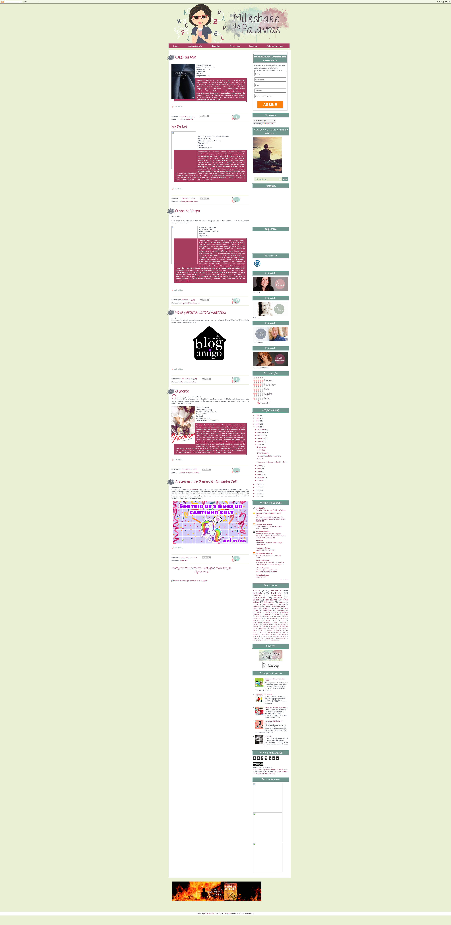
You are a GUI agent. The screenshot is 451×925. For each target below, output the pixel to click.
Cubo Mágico (282, 634)
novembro (261, 432)
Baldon (276, 636)
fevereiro (261, 478)
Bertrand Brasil (271, 618)
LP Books (264, 636)
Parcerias (184, 382)
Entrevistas (269, 602)
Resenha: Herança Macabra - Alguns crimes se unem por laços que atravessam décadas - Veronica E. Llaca (270, 535)
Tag (266, 606)
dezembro (261, 430)
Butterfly (276, 622)
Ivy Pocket (179, 127)
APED (284, 632)
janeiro (260, 481)
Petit (284, 628)
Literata (263, 626)
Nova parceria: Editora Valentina (200, 312)
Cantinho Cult (193, 490)
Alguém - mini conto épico (265, 550)
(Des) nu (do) (185, 57)
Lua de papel (273, 626)
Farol (284, 622)
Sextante (280, 610)
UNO (266, 640)
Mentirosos (269, 694)
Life (262, 638)
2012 (258, 496)
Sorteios (184, 561)
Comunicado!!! (261, 577)
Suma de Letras (272, 612)
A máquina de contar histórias (276, 708)
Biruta (277, 614)
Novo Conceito (267, 604)
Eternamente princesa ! (264, 553)
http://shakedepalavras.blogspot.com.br (268, 770)
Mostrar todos (284, 580)
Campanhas (267, 610)
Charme (283, 636)
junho (259, 466)
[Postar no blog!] (203, 116)
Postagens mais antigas (217, 568)
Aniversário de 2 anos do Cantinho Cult (206, 482)
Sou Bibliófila (260, 508)
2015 (258, 487)
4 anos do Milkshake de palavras (273, 722)
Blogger (228, 913)
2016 (258, 484)
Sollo (278, 632)
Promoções (235, 46)
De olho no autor (278, 606)
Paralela (189, 473)
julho (259, 444)
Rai (271, 636)
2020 (258, 418)
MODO (258, 616)
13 (237, 300)
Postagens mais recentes (186, 568)
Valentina (192, 382)
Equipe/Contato (195, 46)
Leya (279, 628)
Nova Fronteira (281, 638)
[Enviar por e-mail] (201, 116)
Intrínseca (257, 606)
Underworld (274, 640)
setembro (261, 438)
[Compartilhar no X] (205, 116)
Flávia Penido (209, 913)
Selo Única (257, 612)
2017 (258, 427)
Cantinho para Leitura (264, 524)
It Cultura (259, 541)
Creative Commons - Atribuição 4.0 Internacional (270, 773)
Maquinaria (269, 638)
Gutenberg (256, 620)
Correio (267, 620)
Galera (256, 600)
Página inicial (201, 572)
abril (259, 472)
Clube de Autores (280, 624)
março (259, 475)
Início (176, 46)
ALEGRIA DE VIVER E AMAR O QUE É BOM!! (268, 514)
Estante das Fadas (263, 561)
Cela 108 (268, 736)
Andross (269, 630)
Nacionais (257, 593)
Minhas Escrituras (262, 575)
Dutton (255, 638)
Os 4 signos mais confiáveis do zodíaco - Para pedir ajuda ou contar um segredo (270, 563)
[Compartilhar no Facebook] (208, 116)
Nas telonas (271, 600)
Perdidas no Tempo (263, 548)
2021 (258, 415)
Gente (286, 614)
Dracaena (272, 628)
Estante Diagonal (262, 568)
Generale (256, 636)
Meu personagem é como (272, 616)
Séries (255, 604)
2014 (258, 490)
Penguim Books (258, 640)
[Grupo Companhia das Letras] (257, 267)
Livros (183, 119)
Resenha (189, 119)
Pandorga (256, 624)
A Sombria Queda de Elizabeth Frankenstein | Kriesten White (266, 571)
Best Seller (262, 628)
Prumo (255, 630)
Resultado (256, 622)
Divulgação (276, 593)
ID (275, 620)
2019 (258, 421)
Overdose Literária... (263, 532)
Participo (253, 46)
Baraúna (278, 630)
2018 (258, 424)
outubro (260, 436)
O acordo (182, 391)
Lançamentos (259, 597)
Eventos (282, 618)
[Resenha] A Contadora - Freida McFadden (270, 510)
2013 (258, 493)
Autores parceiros (275, 46)
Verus (277, 608)
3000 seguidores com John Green (274, 680)
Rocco (196, 202)
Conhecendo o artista (268, 634)
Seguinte (266, 608)
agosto (260, 441)
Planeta (270, 632)
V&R (283, 620)
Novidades (276, 595)
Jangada (256, 626)
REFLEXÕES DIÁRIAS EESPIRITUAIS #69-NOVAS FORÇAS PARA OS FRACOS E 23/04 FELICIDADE (270, 519)
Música (282, 602)
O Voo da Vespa (187, 211)
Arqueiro (184, 303)
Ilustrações (266, 622)
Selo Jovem (267, 624)
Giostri (262, 632)
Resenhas (216, 46)
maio (259, 469)
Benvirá (255, 634)
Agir (262, 630)
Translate (270, 124)
